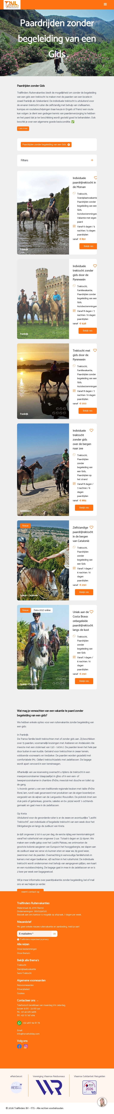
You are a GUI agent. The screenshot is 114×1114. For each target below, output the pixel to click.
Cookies (21, 993)
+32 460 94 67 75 (31, 1023)
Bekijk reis (88, 246)
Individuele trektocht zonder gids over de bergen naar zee (82, 439)
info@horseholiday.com (28, 1034)
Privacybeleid (23, 989)
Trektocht (21, 965)
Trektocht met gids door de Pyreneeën (81, 355)
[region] (102, 1102)
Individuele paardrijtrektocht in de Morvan (84, 183)
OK (54, 934)
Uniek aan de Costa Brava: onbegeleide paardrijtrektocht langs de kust (83, 621)
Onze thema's (23, 953)
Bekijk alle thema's (28, 960)
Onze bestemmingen (27, 949)
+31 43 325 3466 (28, 1012)
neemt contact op (30, 892)
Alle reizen (23, 944)
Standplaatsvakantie (26, 969)
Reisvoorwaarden (25, 985)
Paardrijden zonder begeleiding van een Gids (44, 145)
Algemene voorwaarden (31, 980)
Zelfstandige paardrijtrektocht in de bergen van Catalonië (83, 534)
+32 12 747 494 (28, 1015)
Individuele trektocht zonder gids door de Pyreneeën (83, 273)
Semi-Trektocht (24, 973)
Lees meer (23, 128)
